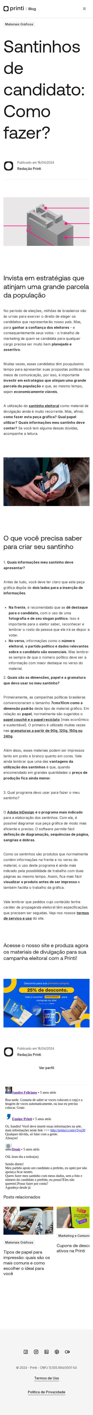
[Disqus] (46, 1139)
